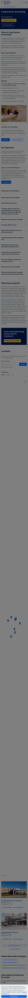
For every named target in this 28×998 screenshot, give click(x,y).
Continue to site (14, 996)
